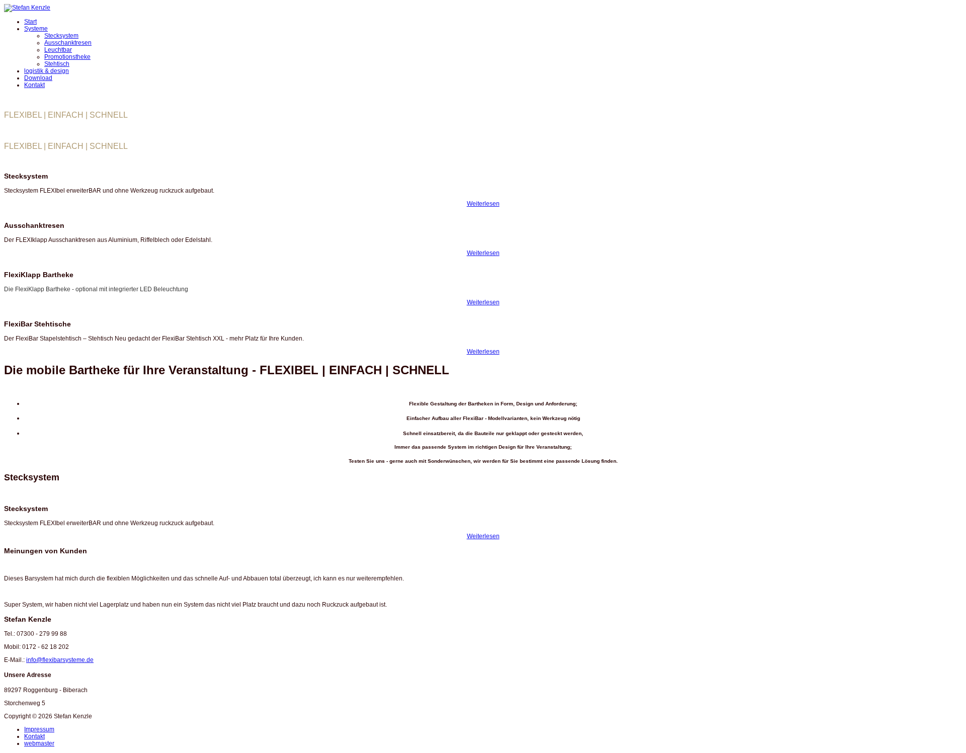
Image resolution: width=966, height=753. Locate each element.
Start (30, 21)
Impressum (39, 729)
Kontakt (34, 85)
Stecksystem (61, 35)
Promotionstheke (67, 56)
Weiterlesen (483, 203)
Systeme (36, 28)
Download (38, 77)
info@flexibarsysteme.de (60, 659)
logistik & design (46, 70)
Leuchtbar (58, 49)
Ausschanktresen (68, 42)
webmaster (39, 743)
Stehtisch (56, 63)
